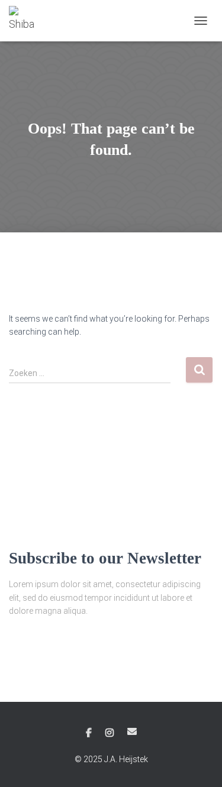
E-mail (132, 731)
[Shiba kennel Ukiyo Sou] (28, 20)
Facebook (89, 733)
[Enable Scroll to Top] (199, 763)
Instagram (109, 733)
